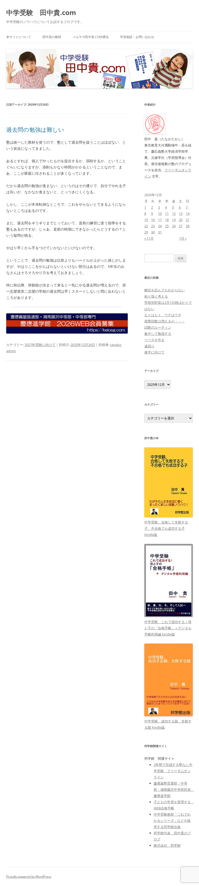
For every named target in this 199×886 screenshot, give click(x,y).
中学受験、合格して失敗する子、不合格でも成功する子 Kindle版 (166, 528)
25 (167, 226)
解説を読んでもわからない (164, 290)
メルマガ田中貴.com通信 (91, 37)
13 (180, 213)
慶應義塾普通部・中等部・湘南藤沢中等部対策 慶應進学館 (174, 789)
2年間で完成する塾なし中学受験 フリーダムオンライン (173, 770)
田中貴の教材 (51, 37)
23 (153, 226)
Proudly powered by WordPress (28, 876)
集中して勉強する (157, 333)
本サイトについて (18, 37)
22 (146, 226)
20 (180, 219)
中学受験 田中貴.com (41, 12)
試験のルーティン (157, 327)
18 (167, 219)
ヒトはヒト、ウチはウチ (162, 315)
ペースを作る (154, 339)
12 (174, 213)
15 (146, 219)
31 (160, 232)
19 (174, 219)
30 (153, 232)
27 (180, 226)
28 (187, 226)
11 (167, 213)
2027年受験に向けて (40, 344)
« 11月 (149, 238)
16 (153, 219)
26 (174, 226)
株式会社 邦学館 (167, 845)
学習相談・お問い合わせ (137, 37)
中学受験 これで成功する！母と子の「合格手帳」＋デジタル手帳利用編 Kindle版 (167, 628)
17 (160, 219)
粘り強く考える (156, 296)
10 (160, 213)
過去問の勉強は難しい (35, 129)
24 (160, 226)
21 (187, 219)
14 (187, 213)
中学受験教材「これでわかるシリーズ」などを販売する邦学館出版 (172, 820)
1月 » (183, 238)
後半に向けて (154, 352)
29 (146, 232)
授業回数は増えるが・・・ (164, 321)
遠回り (149, 346)
